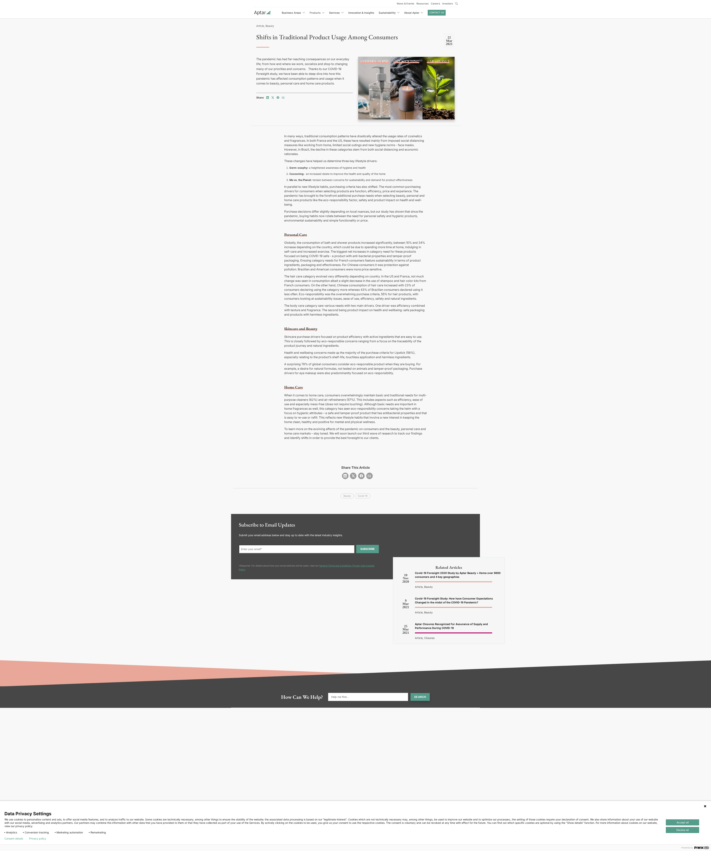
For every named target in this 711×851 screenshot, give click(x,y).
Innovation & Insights (361, 12)
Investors (447, 3)
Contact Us (436, 12)
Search (420, 696)
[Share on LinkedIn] (267, 97)
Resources (422, 3)
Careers (435, 3)
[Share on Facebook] (278, 97)
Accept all (683, 822)
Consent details (13, 838)
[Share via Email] (283, 97)
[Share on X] (272, 97)
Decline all (682, 830)
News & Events (405, 3)
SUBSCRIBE (367, 548)
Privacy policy (37, 838)
